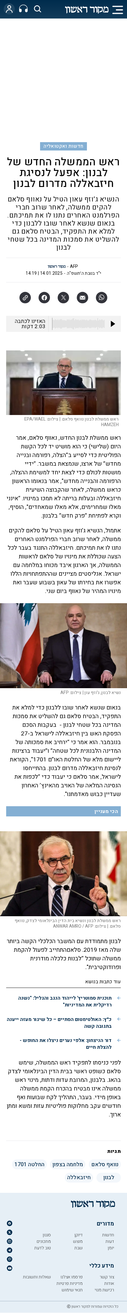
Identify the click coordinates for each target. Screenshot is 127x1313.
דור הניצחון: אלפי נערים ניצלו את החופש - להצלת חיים (66, 1044)
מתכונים (44, 1241)
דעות (109, 1241)
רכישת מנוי (104, 1290)
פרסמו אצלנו (71, 1277)
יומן (111, 1248)
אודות (109, 1283)
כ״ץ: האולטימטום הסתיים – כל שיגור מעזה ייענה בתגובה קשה (59, 1023)
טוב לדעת (42, 1248)
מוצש (78, 1241)
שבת (78, 1248)
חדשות (108, 1235)
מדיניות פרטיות (69, 1283)
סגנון (47, 1235)
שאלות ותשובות (37, 1277)
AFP (74, 266)
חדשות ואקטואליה (63, 146)
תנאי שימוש (72, 1290)
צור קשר (107, 1277)
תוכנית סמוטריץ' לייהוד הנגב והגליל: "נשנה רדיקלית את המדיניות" (65, 1001)
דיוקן (78, 1235)
